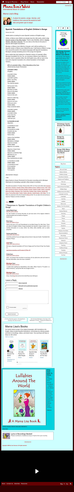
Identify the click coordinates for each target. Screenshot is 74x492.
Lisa (7, 242)
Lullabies (63, 201)
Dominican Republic (23, 189)
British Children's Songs (30, 187)
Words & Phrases (63, 252)
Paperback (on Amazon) (11, 360)
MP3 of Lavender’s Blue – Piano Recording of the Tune (23, 65)
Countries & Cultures (13, 189)
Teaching (63, 245)
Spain (35, 191)
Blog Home (63, 163)
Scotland (31, 191)
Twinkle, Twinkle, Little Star (25, 193)
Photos (63, 218)
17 (36, 362)
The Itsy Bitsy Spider (14, 193)
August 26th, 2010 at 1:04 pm (12, 273)
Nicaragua (17, 191)
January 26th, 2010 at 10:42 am (13, 244)
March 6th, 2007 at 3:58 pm (12, 211)
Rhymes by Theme (63, 238)
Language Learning (63, 194)
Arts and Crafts (63, 169)
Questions (63, 225)
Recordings (63, 235)
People (63, 216)
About (3, 483)
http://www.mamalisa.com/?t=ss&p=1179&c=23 (18, 250)
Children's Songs (40, 187)
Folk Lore (63, 181)
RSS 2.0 (29, 194)
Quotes (63, 228)
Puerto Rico (26, 191)
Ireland (42, 189)
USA (41, 193)
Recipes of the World (63, 230)
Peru (21, 191)
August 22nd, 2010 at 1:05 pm (12, 255)
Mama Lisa (8, 191)
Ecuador (30, 189)
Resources (24, 483)
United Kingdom (36, 193)
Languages (47, 189)
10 (28, 362)
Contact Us (10, 483)
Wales (44, 193)
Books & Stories (63, 172)
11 (29, 362)
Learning (63, 199)
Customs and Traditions (63, 179)
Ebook (9, 357)
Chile (46, 187)
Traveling (63, 250)
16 (35, 362)
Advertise (17, 483)
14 (33, 362)
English (39, 189)
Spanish (39, 191)
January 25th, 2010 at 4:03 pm (12, 234)
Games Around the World (63, 186)
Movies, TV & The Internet (63, 206)
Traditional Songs (63, 247)
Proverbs (63, 223)
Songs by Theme (63, 243)
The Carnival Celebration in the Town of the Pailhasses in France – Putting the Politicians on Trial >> (41, 320)
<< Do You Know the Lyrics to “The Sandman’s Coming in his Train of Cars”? (14, 319)
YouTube (63, 255)
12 (30, 362)
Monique (9, 263)
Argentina (13, 187)
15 (34, 362)
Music (63, 208)
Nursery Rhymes (63, 211)
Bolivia (22, 187)
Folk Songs (63, 184)
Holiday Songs (63, 189)
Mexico (13, 191)
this (14, 276)
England (35, 189)
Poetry (63, 221)
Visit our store (9, 337)
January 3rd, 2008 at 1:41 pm (12, 222)
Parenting (63, 213)
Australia (19, 187)
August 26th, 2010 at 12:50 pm (12, 264)
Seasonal (63, 240)
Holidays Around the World (63, 191)
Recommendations (63, 233)
